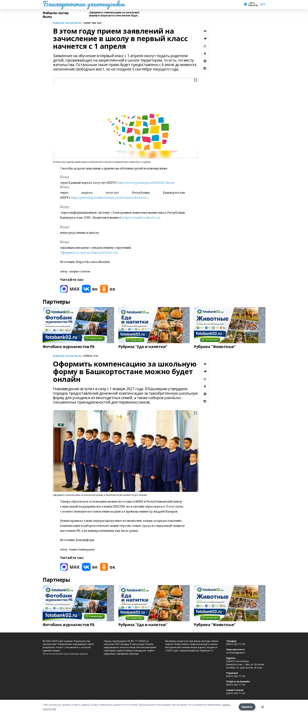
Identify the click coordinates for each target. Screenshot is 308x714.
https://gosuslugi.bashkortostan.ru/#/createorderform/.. (109, 197)
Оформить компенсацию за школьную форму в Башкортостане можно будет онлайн (114, 14)
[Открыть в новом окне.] (70, 289)
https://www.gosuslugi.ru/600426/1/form (145, 183)
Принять (247, 706)
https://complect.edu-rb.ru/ (141, 217)
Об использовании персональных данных (65, 653)
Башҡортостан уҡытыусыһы (83, 4)
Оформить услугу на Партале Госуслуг (89, 252)
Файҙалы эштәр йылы (56, 15)
